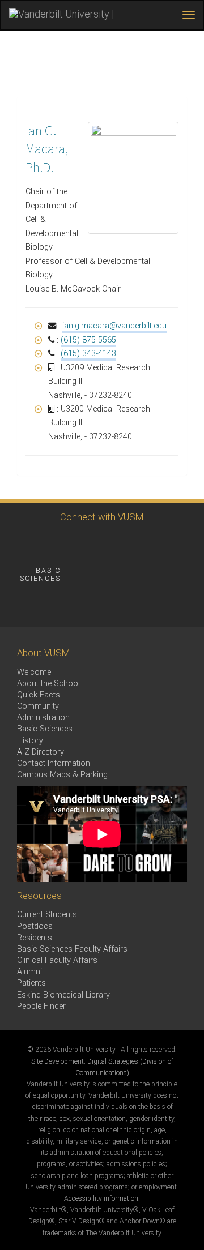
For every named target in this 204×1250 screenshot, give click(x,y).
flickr (146, 543)
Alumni (29, 972)
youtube (115, 543)
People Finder (41, 1006)
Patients (31, 983)
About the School (48, 683)
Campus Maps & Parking (62, 775)
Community (38, 706)
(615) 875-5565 (88, 340)
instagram (83, 543)
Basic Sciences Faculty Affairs (72, 949)
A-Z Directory (40, 752)
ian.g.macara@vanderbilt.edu (114, 326)
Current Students (47, 914)
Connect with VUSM (102, 517)
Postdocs (35, 926)
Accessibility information (101, 1198)
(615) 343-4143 (88, 353)
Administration (43, 717)
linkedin (177, 543)
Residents (34, 938)
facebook (21, 543)
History (30, 741)
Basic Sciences (45, 729)
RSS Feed (21, 605)
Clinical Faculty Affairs (57, 960)
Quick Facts (38, 695)
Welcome (34, 672)
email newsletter (110, 574)
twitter (52, 543)
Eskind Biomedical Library (63, 995)
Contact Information (53, 763)
